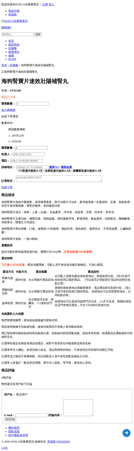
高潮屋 (51, 441)
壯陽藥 (14, 65)
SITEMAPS (63, 441)
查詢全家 (66, 167)
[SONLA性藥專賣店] (14, 21)
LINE (4, 447)
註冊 (45, 4)
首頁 (4, 65)
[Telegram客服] (126, 433)
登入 (51, 4)
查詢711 (54, 167)
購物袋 (6, 27)
